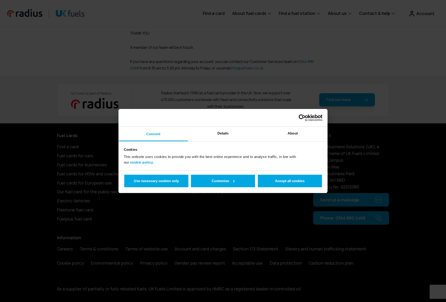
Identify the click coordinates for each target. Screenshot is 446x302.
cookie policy (141, 162)
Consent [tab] (153, 134)
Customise (220, 181)
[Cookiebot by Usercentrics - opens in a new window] (302, 117)
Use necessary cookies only (156, 181)
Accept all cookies (290, 181)
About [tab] (293, 133)
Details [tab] (223, 133)
